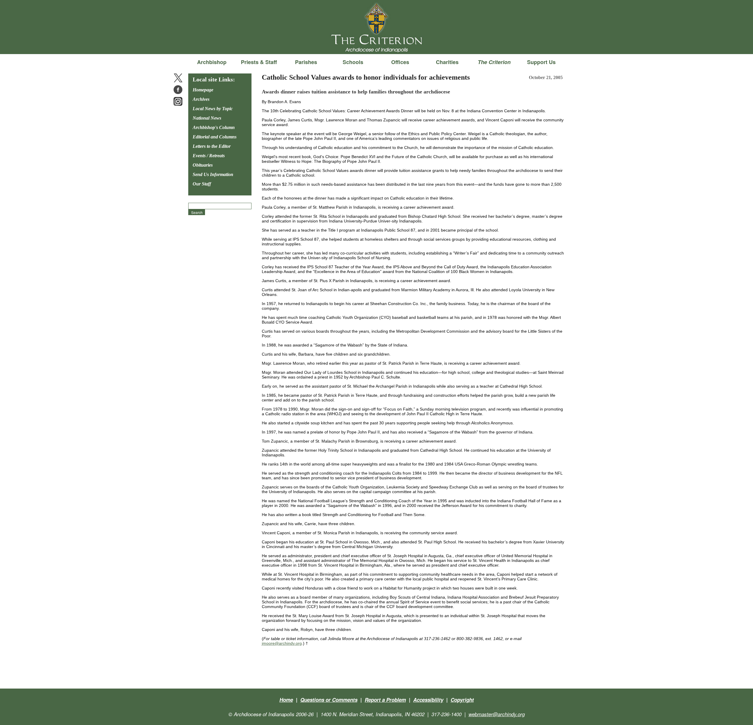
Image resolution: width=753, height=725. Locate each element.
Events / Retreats (209, 155)
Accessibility (428, 699)
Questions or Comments (328, 699)
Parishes (306, 62)
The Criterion (376, 44)
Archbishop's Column (214, 127)
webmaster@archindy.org (497, 714)
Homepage (203, 89)
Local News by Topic (213, 108)
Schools (353, 62)
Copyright (462, 699)
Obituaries (203, 165)
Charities (447, 62)
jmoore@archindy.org (282, 643)
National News (207, 117)
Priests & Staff (259, 62)
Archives (201, 99)
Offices (400, 62)
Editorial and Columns (214, 136)
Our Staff (202, 183)
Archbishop (211, 62)
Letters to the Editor (212, 146)
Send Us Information (213, 174)
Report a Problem (385, 699)
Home (286, 699)
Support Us (541, 62)
